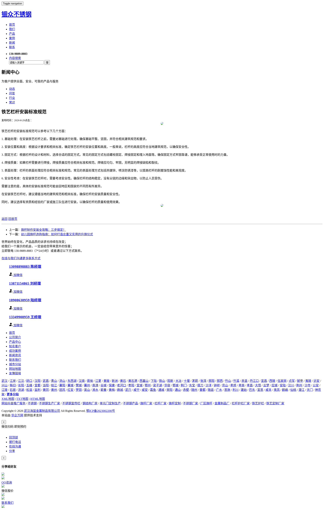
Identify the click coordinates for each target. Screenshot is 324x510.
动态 (12, 88)
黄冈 (46, 389)
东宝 (192, 385)
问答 (12, 93)
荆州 (299, 385)
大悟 (258, 385)
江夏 (98, 380)
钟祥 (217, 385)
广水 (219, 389)
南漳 (95, 385)
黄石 (123, 380)
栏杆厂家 (160, 403)
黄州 (54, 389)
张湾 (203, 380)
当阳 (46, 385)
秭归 (13, 385)
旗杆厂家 (146, 403)
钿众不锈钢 (17, 14)
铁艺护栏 (258, 403)
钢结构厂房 (90, 403)
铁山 (162, 380)
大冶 (179, 380)
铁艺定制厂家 (275, 403)
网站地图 (15, 368)
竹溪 (236, 380)
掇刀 (200, 385)
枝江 (54, 385)
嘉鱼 (153, 389)
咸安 (145, 389)
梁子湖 (157, 385)
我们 (12, 29)
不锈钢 (32, 403)
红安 (71, 389)
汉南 (82, 380)
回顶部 (13, 437)
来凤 (277, 389)
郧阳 (211, 380)
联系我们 (15, 359)
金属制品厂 (222, 403)
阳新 (170, 380)
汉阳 (37, 380)
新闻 (12, 42)
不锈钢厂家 (190, 403)
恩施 (227, 389)
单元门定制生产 (110, 403)
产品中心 (15, 341)
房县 (245, 380)
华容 (167, 385)
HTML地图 (37, 398)
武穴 (128, 389)
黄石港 (132, 380)
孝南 (241, 385)
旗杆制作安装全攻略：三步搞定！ (43, 229)
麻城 (120, 389)
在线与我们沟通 (12, 258)
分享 (12, 451)
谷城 (103, 385)
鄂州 (148, 385)
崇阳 (169, 389)
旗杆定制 (175, 403)
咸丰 (269, 389)
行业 (12, 97)
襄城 (71, 385)
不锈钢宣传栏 (71, 403)
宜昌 (264, 380)
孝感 (233, 385)
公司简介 (15, 337)
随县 (211, 389)
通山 (178, 389)
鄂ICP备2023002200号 (100, 410)
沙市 (307, 385)
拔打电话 (15, 442)
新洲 (115, 380)
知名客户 (15, 346)
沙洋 (209, 385)
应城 (275, 385)
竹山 (228, 380)
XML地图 (8, 398)
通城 (161, 389)
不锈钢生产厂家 (49, 403)
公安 (316, 385)
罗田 (79, 389)
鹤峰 (285, 389)
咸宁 (137, 389)
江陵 (5, 389)
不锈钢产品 (130, 403)
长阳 (21, 385)
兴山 (5, 385)
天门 (310, 389)
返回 (5, 218)
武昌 (46, 380)
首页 (12, 24)
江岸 (13, 380)
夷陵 (308, 380)
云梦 (266, 385)
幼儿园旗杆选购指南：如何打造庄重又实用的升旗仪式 (57, 234)
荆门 (184, 385)
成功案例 (15, 350)
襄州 (87, 385)
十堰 (187, 380)
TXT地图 (22, 398)
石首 (13, 389)
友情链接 (15, 373)
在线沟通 (15, 446)
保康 (112, 385)
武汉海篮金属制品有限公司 (42, 410)
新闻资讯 (15, 355)
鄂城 (175, 385)
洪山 (62, 380)
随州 (194, 389)
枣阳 (131, 385)
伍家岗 (282, 380)
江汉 (21, 380)
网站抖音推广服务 (14, 403)
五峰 (29, 385)
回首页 (12, 218)
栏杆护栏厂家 (241, 403)
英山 (87, 389)
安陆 (283, 385)
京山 (225, 385)
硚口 (29, 380)
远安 (317, 380)
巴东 (252, 389)
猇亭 (300, 380)
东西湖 (72, 380)
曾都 (203, 389)
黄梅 (112, 389)
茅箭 (195, 380)
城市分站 (15, 364)
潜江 (301, 389)
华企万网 (17, 415)
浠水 (95, 389)
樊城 (79, 385)
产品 (12, 33)
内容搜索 (15, 58)
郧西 (220, 380)
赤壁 (186, 389)
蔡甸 (90, 380)
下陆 (154, 380)
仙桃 (293, 389)
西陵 (272, 380)
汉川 (291, 385)
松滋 (29, 389)
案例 (12, 38)
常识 (12, 102)
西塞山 (144, 380)
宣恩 (260, 389)
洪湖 (21, 389)
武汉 (5, 380)
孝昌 (250, 385)
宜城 (139, 385)
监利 (37, 389)
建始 (244, 389)
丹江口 (254, 380)
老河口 (121, 385)
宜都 (37, 385)
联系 (12, 47)
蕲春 (103, 389)
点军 (292, 380)
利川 (235, 389)
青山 (54, 380)
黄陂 (107, 380)
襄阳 (62, 385)
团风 (62, 389)
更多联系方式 (31, 258)
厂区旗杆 (206, 403)
